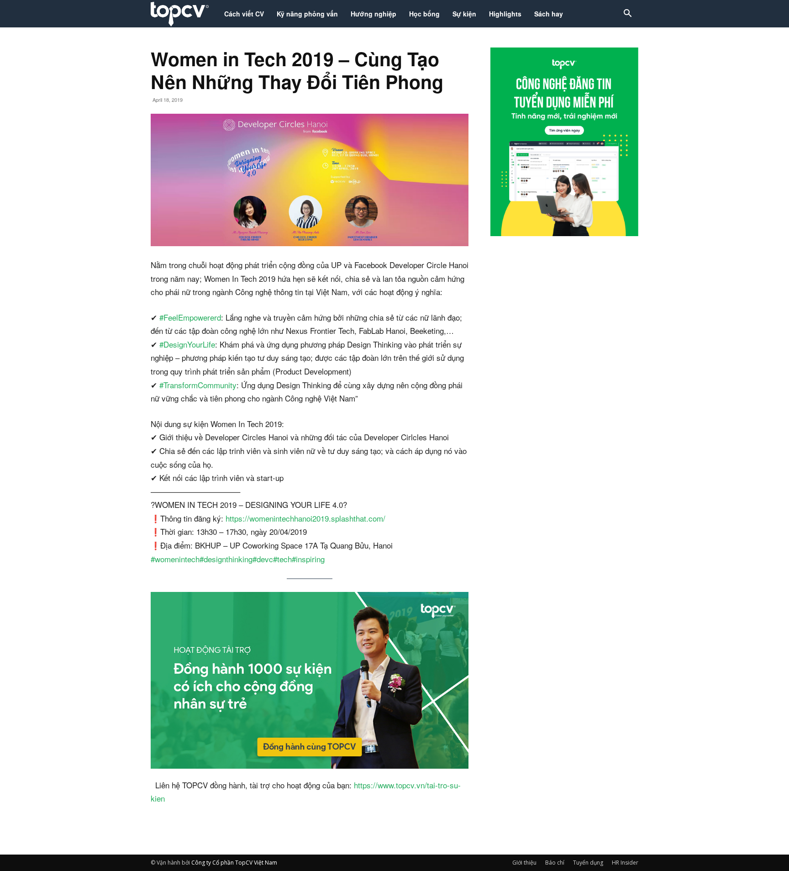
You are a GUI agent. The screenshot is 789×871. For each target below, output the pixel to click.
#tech (282, 559)
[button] (627, 14)
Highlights (505, 13)
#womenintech (175, 559)
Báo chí (554, 862)
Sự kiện (464, 13)
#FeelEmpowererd (190, 317)
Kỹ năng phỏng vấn (307, 13)
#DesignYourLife (187, 344)
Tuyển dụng (588, 862)
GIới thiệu (524, 862)
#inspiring (308, 559)
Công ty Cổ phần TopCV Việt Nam (234, 862)
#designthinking (226, 559)
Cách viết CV (244, 13)
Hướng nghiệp (373, 13)
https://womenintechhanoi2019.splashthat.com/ (305, 518)
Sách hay (548, 13)
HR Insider (625, 862)
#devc (262, 559)
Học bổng (424, 13)
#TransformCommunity (198, 385)
